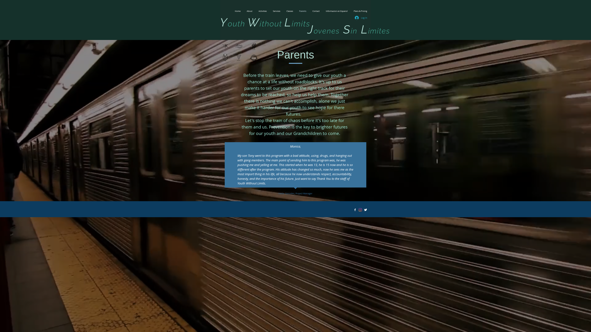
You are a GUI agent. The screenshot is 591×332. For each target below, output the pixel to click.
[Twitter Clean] (365, 209)
